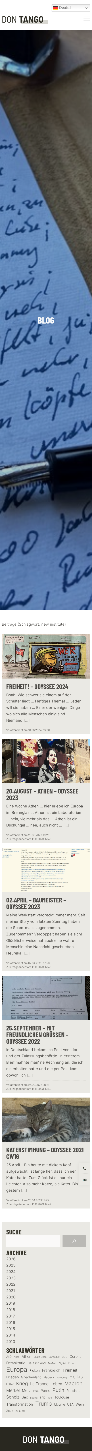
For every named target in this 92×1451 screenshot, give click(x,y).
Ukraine (59, 1404)
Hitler (10, 1384)
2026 (11, 1259)
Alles (16, 1356)
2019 (10, 1303)
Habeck (49, 1377)
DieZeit (52, 1363)
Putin (58, 1390)
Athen (26, 1356)
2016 (10, 1322)
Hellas (76, 1376)
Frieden (12, 1377)
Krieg (22, 1383)
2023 (11, 1278)
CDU (64, 1356)
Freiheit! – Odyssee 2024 (37, 686)
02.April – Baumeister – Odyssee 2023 (36, 903)
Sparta (34, 1397)
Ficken (34, 1371)
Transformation (19, 1404)
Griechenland (31, 1377)
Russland (74, 1391)
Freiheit (70, 1370)
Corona (75, 1356)
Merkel (13, 1390)
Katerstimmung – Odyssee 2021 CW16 (45, 1153)
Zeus (9, 1410)
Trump (43, 1404)
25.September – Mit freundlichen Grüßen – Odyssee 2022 (37, 1034)
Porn (35, 1391)
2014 (10, 1335)
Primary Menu (87, 19)
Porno (45, 1390)
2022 (10, 1284)
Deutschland (36, 1363)
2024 (11, 1271)
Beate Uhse (39, 1357)
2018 (10, 1309)
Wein (80, 1404)
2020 (11, 1297)
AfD (9, 1356)
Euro (71, 1363)
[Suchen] (74, 1241)
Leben (56, 1383)
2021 (10, 1290)
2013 (10, 1341)
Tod (50, 1397)
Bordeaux (54, 1357)
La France (39, 1383)
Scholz (12, 1397)
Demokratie (15, 1363)
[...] (27, 720)
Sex (25, 1397)
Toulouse (61, 1397)
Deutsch (65, 8)
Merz (26, 1390)
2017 (10, 1316)
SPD (42, 1397)
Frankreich (51, 1370)
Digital (62, 1363)
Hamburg (61, 1377)
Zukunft (20, 1410)
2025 (10, 1265)
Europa (16, 1369)
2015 (10, 1329)
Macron (73, 1384)
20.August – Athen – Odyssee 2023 (42, 794)
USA (70, 1404)
